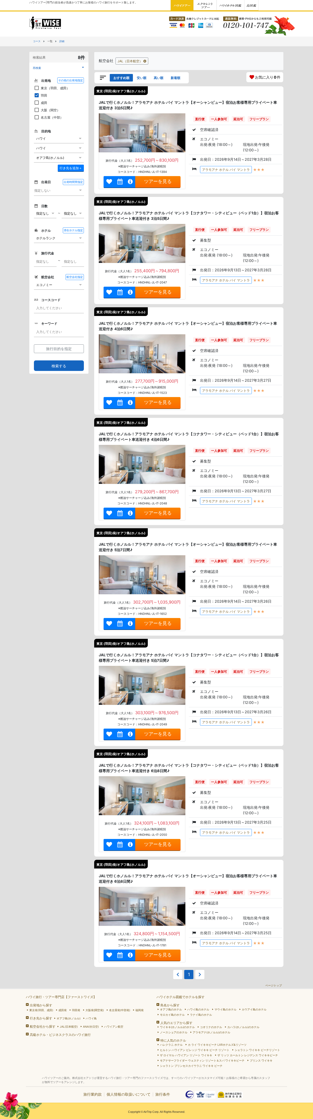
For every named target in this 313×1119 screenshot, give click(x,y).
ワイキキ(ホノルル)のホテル (177, 1027)
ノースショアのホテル (173, 1032)
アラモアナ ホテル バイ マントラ (226, 170)
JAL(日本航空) (69, 1026)
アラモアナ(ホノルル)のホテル (211, 1032)
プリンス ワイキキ (261, 1060)
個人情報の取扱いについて (129, 1094)
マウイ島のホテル (225, 1009)
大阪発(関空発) (94, 1010)
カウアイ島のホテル (254, 1009)
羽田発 (76, 1010)
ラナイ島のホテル (201, 1014)
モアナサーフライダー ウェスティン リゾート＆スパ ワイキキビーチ (202, 1060)
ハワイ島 (91, 1018)
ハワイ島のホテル (198, 1009)
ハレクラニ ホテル (171, 1044)
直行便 (200, 119)
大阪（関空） (50, 110)
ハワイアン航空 (113, 1026)
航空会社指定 (74, 277)
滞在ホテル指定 (73, 230)
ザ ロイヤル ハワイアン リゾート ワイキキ (186, 1055)
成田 (44, 103)
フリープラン (259, 119)
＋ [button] (71, 168)
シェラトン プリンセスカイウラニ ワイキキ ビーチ (191, 1065)
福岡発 (139, 1010)
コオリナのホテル (211, 1027)
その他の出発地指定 (70, 80)
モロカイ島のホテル (172, 1014)
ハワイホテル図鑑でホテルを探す (180, 997)
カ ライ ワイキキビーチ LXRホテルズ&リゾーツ (217, 1044)
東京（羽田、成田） (55, 88)
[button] (58, 68)
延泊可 (238, 119)
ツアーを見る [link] (158, 181)
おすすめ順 (121, 78)
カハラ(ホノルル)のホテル (243, 1027)
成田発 (62, 1010)
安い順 (141, 78)
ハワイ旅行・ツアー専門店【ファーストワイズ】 (61, 997)
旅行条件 (162, 1094)
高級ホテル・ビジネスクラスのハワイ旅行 (60, 1035)
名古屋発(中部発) (119, 1010)
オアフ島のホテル (171, 1009)
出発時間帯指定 (73, 182)
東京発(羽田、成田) (41, 1010)
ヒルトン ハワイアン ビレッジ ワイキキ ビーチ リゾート (194, 1050)
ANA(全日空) (91, 1026)
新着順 (175, 78)
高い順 (158, 78)
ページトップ (273, 985)
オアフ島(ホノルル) (68, 1018)
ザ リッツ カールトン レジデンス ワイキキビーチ (247, 1055)
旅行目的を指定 (59, 348)
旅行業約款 (92, 1094)
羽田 (44, 95)
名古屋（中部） (52, 117)
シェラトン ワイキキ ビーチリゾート (257, 1050)
